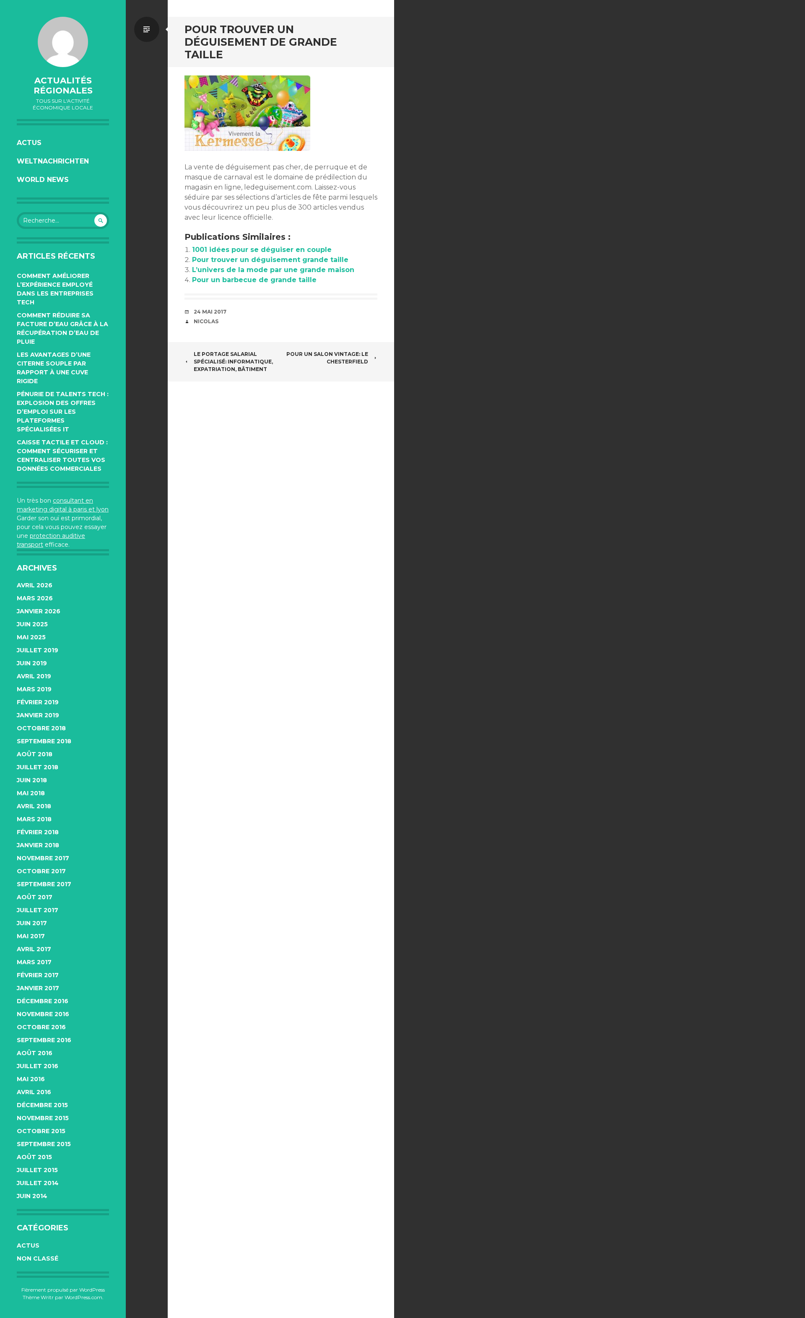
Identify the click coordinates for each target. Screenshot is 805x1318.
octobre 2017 (41, 871)
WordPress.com (83, 1297)
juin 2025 (32, 624)
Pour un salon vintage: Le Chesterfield (327, 358)
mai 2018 (31, 793)
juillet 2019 (37, 650)
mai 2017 (31, 936)
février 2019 (38, 702)
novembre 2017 (43, 858)
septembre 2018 (44, 741)
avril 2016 (34, 1092)
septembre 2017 (44, 884)
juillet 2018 (37, 767)
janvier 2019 (38, 715)
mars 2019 (34, 689)
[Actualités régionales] (63, 42)
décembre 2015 (42, 1105)
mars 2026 (35, 598)
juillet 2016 (37, 1066)
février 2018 (38, 832)
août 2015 (34, 1157)
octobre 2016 (41, 1027)
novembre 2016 (43, 1014)
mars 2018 (34, 819)
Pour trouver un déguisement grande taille (270, 260)
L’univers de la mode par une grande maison (273, 270)
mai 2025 (31, 637)
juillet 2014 (38, 1183)
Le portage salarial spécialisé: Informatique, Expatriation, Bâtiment (233, 361)
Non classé (37, 1258)
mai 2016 (31, 1079)
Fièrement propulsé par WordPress (63, 1290)
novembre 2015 (43, 1118)
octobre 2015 (41, 1131)
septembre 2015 (44, 1144)
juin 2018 (32, 780)
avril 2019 (34, 676)
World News (43, 180)
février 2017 (38, 975)
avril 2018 (34, 806)
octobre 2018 (41, 728)
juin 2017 (32, 923)
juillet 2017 (37, 910)
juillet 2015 (37, 1170)
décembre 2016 (42, 1001)
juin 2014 (32, 1196)
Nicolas (206, 321)
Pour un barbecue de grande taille (254, 280)
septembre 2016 (44, 1040)
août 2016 (34, 1053)
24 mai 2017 (210, 312)
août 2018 (34, 754)
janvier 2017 (38, 988)
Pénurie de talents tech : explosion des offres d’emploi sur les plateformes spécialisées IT (63, 411)
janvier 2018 (38, 845)
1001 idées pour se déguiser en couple (262, 250)
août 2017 (34, 897)
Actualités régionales (63, 85)
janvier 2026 (38, 611)
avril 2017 (34, 949)
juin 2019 (32, 663)
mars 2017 (34, 962)
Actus (29, 143)
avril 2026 (34, 585)
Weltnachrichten (53, 161)
